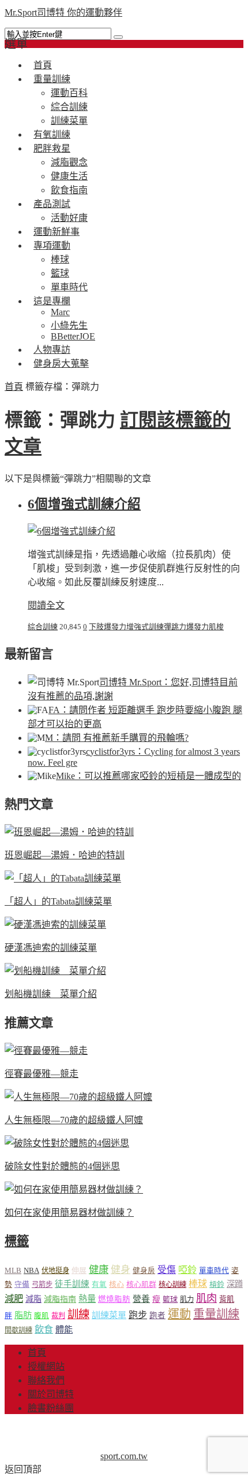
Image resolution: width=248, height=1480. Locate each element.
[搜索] (118, 37)
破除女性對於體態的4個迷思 (62, 1166)
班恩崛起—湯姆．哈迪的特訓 (65, 855)
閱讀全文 (46, 605)
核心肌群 (141, 1284)
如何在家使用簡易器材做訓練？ (69, 1212)
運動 (179, 1314)
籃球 (60, 273)
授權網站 (46, 1366)
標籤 (17, 1241)
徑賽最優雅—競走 (41, 1074)
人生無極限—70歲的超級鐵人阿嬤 (74, 1120)
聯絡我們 (46, 1380)
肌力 (187, 1300)
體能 (64, 1329)
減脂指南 (60, 1299)
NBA (31, 1270)
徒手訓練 (72, 1284)
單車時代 (214, 1271)
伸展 (79, 1270)
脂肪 (23, 1315)
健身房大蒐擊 (61, 363)
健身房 (144, 1271)
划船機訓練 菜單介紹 (51, 994)
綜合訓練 (69, 107)
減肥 (14, 1298)
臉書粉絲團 (51, 1408)
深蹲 (235, 1284)
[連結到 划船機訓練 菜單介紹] (55, 971)
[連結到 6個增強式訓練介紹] (71, 531)
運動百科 (69, 93)
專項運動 (51, 245)
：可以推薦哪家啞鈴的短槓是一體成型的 (148, 776)
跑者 (157, 1315)
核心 (116, 1284)
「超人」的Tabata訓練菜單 (58, 901)
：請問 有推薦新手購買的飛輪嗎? (117, 738)
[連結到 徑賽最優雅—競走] (46, 1050)
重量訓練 (51, 79)
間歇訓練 (18, 1330)
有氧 (99, 1284)
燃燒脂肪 (114, 1299)
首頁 (14, 387)
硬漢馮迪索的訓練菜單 (51, 948)
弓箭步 (42, 1284)
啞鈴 (187, 1270)
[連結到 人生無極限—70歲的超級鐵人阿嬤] (78, 1097)
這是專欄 (51, 301)
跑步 (138, 1315)
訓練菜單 (109, 1315)
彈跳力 (175, 626)
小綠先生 (69, 325)
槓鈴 (216, 1284)
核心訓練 (172, 1284)
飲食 (44, 1329)
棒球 (60, 259)
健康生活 (69, 176)
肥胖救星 (51, 148)
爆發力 (197, 626)
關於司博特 (51, 1394)
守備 (21, 1284)
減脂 (33, 1299)
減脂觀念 (69, 162)
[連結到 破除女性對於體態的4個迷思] (67, 1143)
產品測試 (51, 204)
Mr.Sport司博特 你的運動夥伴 (63, 12)
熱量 (87, 1299)
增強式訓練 (145, 626)
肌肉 (206, 1298)
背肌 (226, 1299)
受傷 (166, 1270)
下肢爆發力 (107, 626)
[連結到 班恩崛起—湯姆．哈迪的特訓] (69, 832)
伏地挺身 (55, 1271)
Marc (60, 312)
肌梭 (216, 626)
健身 (120, 1269)
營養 (141, 1299)
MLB (13, 1270)
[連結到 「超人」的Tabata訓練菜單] (63, 878)
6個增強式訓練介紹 (84, 504)
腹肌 (41, 1316)
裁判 (58, 1316)
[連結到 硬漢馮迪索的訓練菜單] (55, 924)
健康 (98, 1269)
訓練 (78, 1314)
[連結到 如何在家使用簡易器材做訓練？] (74, 1189)
